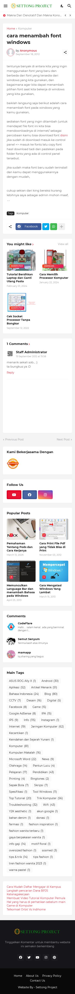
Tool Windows (45, 791)
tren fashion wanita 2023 (27, 863)
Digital (54, 700)
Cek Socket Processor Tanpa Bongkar (18, 320)
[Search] (70, 6)
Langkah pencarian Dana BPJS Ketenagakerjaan (27, 892)
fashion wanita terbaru (26, 831)
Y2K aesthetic (20, 811)
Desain (34, 700)
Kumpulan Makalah (25, 752)
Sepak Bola (19, 785)
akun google (47, 811)
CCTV (15, 700)
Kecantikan (18, 733)
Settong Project (46, 987)
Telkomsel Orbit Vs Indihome (26, 909)
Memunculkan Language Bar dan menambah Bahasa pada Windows (21, 591)
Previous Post (14, 439)
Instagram (50, 720)
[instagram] (45, 494)
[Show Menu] (5, 6)
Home (11, 28)
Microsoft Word (22, 759)
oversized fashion (22, 850)
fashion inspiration (43, 824)
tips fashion (43, 857)
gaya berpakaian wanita (27, 837)
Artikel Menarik (44, 687)
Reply (10, 372)
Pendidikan (43, 772)
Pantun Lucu (44, 765)
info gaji (17, 844)
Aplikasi (17, 687)
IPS (13, 720)
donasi (42, 818)
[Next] (70, 15)
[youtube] (14, 494)
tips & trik (18, 857)
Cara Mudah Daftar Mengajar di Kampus (34, 887)
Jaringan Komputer (47, 726)
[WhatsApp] (53, 226)
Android (50, 681)
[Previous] (65, 15)
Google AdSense (22, 713)
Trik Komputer (50, 798)
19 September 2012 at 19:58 (31, 356)
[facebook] (29, 494)
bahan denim (20, 818)
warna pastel (19, 870)
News (48, 759)
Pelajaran (18, 772)
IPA (47, 713)
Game (39, 707)
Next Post (63, 439)
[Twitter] (45, 226)
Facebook (18, 707)
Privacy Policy (51, 976)
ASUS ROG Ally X (22, 681)
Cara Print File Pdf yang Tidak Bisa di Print (52, 547)
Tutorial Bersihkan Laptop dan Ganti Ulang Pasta (20, 278)
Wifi (49, 804)
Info (30, 720)
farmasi (16, 824)
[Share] (65, 52)
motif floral (41, 844)
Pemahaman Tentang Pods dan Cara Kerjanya (20, 547)
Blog (51, 694)
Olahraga (18, 765)
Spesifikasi (18, 791)
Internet (17, 726)
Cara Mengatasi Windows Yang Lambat (50, 589)
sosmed (49, 850)
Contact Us (37, 980)
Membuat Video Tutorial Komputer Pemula (36, 898)
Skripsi (41, 785)
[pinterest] (54, 957)
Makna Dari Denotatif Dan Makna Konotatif (34, 15)
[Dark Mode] (62, 6)
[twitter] (29, 957)
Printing (17, 778)
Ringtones (40, 778)
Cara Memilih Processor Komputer (53, 276)
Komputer (25, 28)
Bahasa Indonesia (24, 694)
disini (64, 135)
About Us (32, 976)
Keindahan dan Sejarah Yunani (31, 739)
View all (63, 244)
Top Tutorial (20, 798)
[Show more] (61, 226)
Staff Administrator (31, 352)
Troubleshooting (23, 804)
